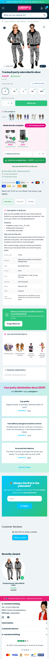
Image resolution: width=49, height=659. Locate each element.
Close (24, 623)
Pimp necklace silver (23, 142)
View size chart (40, 83)
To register (24, 506)
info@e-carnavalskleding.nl (16, 610)
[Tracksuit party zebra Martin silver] (11, 117)
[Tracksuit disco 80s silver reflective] (41, 117)
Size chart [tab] (20, 201)
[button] (11, 103)
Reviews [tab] (31, 201)
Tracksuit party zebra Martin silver (13, 584)
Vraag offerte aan (13, 324)
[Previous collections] (6, 338)
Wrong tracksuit (33, 21)
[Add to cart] (22, 578)
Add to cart (31, 103)
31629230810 (15, 613)
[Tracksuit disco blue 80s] (26, 117)
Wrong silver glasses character (10, 142)
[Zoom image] (44, 27)
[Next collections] (6, 360)
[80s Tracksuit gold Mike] (19, 117)
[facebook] (8, 617)
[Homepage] (2, 21)
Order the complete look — (26, 160)
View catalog (3, 8)
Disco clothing (10, 21)
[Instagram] (3, 617)
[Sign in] (42, 8)
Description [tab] (8, 201)
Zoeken (44, 15)
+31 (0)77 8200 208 (12, 607)
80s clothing (21, 21)
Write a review (20, 537)
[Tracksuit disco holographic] (34, 117)
